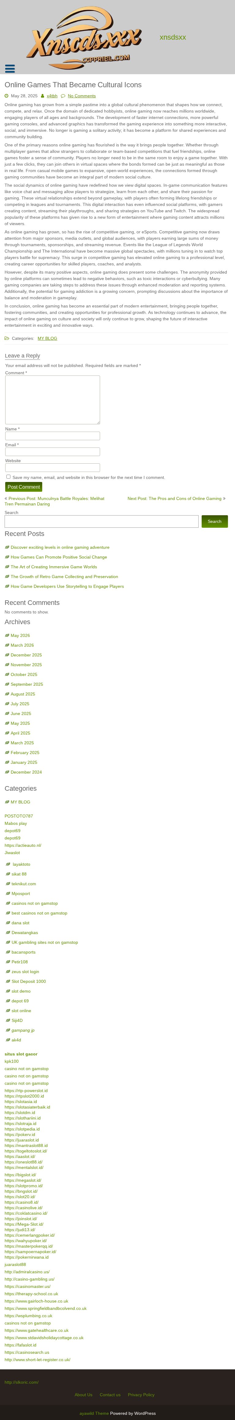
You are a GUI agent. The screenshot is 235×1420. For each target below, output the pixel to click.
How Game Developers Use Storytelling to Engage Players (67, 586)
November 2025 (26, 664)
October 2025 (24, 674)
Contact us (110, 1394)
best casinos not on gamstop (39, 913)
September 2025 (27, 684)
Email (12, 445)
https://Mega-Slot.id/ (24, 1224)
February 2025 (25, 752)
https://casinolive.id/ (24, 1207)
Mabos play (16, 823)
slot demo (21, 991)
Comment (16, 373)
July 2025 (20, 703)
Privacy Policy (141, 1394)
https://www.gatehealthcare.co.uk (37, 1330)
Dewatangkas (25, 932)
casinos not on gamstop (35, 903)
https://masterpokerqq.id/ (29, 1246)
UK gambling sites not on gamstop (45, 942)
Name (12, 429)
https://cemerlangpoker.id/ (30, 1235)
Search (11, 512)
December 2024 (26, 772)
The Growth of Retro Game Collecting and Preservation (64, 576)
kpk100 (12, 1061)
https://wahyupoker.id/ (26, 1240)
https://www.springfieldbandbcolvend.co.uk (46, 1308)
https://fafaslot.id (20, 1345)
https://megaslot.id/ (23, 1180)
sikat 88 (19, 874)
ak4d (16, 1040)
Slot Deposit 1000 (29, 981)
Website (13, 460)
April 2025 (20, 733)
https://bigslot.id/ (20, 1174)
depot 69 (20, 1001)
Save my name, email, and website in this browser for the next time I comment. (89, 477)
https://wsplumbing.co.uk (28, 1315)
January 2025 (24, 762)
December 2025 (26, 655)
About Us (83, 1394)
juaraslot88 (15, 1264)
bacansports (24, 952)
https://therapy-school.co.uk (31, 1293)
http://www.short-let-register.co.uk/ (37, 1359)
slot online (21, 1010)
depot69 (13, 830)
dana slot (20, 923)
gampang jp (23, 1030)
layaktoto (21, 864)
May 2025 (20, 723)
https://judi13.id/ (20, 1229)
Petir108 (20, 962)
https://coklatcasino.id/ (26, 1213)
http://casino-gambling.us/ (29, 1279)
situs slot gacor (21, 1054)
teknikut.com (24, 883)
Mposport (21, 893)
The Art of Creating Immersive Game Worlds (54, 567)
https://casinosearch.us (27, 1352)
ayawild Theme (95, 1413)
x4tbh (52, 96)
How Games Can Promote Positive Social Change (59, 557)
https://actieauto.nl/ (23, 845)
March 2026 (22, 645)
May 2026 (20, 635)
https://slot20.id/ (20, 1196)
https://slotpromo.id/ (24, 1185)
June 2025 (21, 713)
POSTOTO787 (19, 816)
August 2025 (23, 694)
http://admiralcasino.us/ (27, 1271)
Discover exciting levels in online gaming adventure (60, 547)
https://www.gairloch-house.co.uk (36, 1301)
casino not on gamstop (27, 1068)
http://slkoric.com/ (22, 1382)
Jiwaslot (12, 852)
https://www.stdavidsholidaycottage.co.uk (44, 1337)
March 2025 (22, 743)
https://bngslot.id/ (21, 1191)
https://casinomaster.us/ (27, 1286)
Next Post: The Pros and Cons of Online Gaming (175, 498)
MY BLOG (47, 338)
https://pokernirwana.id (27, 1257)
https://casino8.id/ (22, 1202)
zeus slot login (25, 971)
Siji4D (17, 1020)
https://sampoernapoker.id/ (30, 1251)
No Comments (82, 96)
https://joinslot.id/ (21, 1218)
